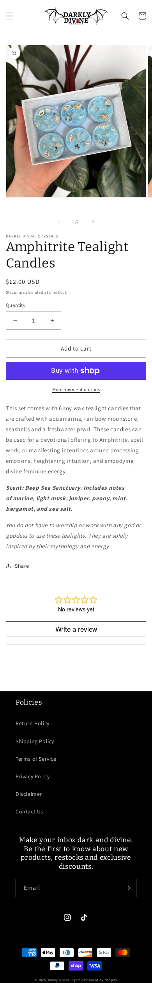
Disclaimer (29, 793)
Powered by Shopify (100, 980)
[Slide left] (58, 221)
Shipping (14, 292)
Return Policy (32, 723)
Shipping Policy (35, 741)
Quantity (15, 305)
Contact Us (29, 811)
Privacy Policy (32, 776)
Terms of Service (36, 758)
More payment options (76, 389)
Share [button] (22, 565)
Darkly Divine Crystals (66, 980)
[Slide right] (93, 221)
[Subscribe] (127, 888)
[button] (9, 16)
